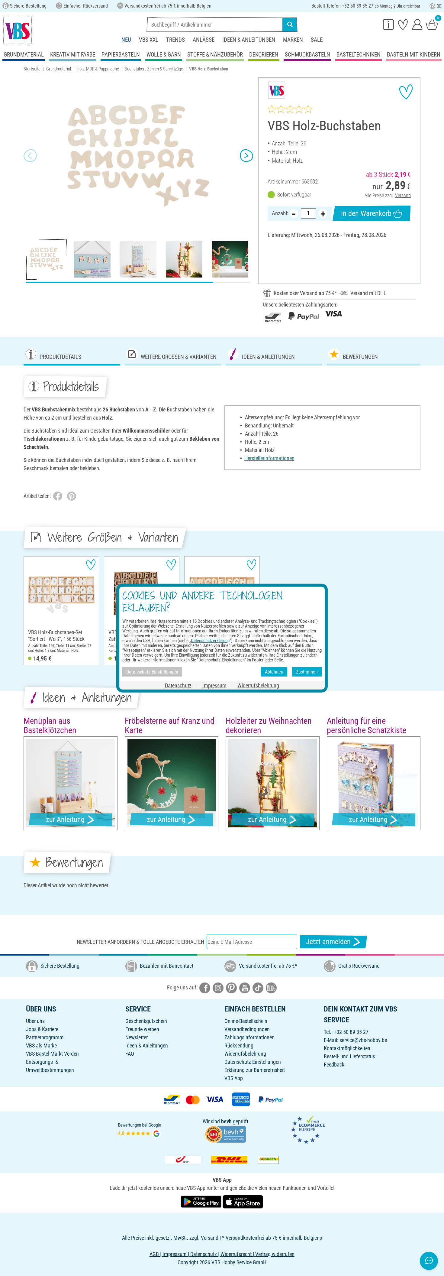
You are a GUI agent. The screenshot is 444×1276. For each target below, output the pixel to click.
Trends (175, 39)
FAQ (129, 1053)
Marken (293, 39)
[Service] (388, 24)
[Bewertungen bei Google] (139, 1129)
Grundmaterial (58, 69)
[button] (30, 155)
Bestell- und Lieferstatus (349, 1056)
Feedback (334, 1064)
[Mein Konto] (417, 24)
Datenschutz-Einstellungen (252, 1062)
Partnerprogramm (45, 1037)
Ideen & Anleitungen (248, 39)
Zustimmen (307, 671)
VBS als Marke (41, 1045)
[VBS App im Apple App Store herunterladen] (243, 1201)
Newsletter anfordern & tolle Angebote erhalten (140, 942)
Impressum (214, 685)
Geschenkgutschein (146, 1021)
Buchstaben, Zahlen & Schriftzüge (154, 69)
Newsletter (136, 1037)
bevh (226, 1121)
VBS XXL (148, 39)
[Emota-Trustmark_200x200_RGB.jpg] (308, 1129)
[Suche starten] (290, 24)
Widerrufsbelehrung (245, 1053)
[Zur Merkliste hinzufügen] (405, 91)
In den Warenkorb (366, 213)
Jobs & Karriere (42, 1029)
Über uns (35, 1021)
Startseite (32, 69)
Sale (317, 39)
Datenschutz (178, 685)
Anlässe (203, 39)
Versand (403, 195)
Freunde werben (142, 1029)
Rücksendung (238, 1045)
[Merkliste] (403, 24)
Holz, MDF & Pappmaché (98, 69)
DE (439, 6)
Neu (126, 39)
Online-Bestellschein (245, 1021)
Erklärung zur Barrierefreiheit (254, 1070)
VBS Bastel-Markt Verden (52, 1053)
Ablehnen (274, 671)
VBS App (233, 1078)
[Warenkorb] (432, 24)
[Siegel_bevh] (225, 1134)
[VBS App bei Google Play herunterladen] (202, 1201)
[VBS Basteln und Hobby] (17, 30)
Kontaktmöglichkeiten (347, 1048)
